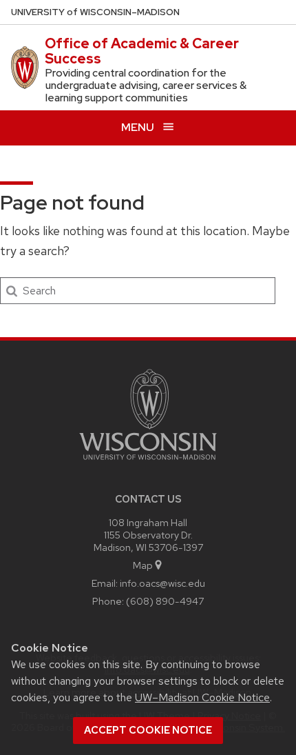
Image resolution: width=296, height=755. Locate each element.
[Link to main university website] (148, 462)
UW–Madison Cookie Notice (202, 697)
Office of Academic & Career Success (142, 51)
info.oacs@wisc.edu (162, 583)
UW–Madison (95, 12)
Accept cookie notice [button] (148, 730)
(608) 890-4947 (165, 600)
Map (143, 565)
